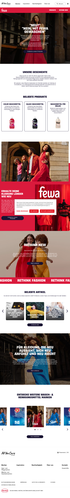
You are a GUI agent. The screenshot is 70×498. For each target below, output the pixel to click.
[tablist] (35, 429)
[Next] (67, 311)
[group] (35, 116)
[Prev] (2, 311)
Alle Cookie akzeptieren (47, 211)
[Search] (58, 4)
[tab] (37, 429)
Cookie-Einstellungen (22, 211)
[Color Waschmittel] (12, 116)
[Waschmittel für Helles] (58, 116)
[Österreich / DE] (68, 4)
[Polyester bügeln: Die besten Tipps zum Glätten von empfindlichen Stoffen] (55, 311)
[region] (35, 207)
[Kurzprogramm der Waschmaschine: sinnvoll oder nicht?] (15, 311)
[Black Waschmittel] (34, 116)
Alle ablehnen (34, 211)
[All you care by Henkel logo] (5, 4)
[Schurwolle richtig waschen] (35, 311)
